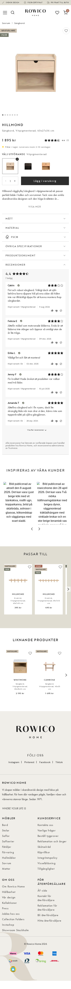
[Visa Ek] (46, 166)
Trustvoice (12, 447)
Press (5, 908)
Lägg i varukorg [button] (45, 181)
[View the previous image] (3, 589)
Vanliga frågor (47, 830)
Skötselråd (44, 847)
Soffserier (8, 841)
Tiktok (59, 762)
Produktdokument (21, 255)
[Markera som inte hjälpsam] (57, 310)
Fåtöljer (6, 847)
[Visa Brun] (28, 166)
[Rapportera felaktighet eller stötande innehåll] (61, 310)
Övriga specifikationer (24, 246)
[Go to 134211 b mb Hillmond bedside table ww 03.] (10, 115)
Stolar (5, 830)
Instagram (13, 762)
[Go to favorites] (57, 12)
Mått (9, 218)
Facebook (44, 762)
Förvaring (8, 852)
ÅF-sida (42, 890)
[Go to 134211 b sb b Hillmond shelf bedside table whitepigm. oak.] (15, 115)
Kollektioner (9, 903)
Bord (5, 825)
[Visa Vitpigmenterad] (10, 166)
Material (12, 228)
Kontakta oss (45, 825)
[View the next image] (67, 589)
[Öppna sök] (12, 12)
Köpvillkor (44, 852)
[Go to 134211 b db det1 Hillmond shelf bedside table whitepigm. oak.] (17, 115)
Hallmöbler (9, 858)
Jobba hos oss (11, 914)
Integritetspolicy (47, 858)
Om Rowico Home (13, 886)
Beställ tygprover (48, 836)
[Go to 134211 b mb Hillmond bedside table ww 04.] (12, 115)
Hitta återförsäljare (49, 920)
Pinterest (29, 762)
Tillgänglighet (46, 868)
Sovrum (6, 23)
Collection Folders (13, 919)
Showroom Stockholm (15, 930)
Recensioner (16, 264)
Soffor (6, 836)
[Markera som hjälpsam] (52, 310)
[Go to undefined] (7, 115)
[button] (18, 503)
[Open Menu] (5, 12)
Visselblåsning (46, 863)
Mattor (6, 868)
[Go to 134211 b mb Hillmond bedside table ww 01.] (5, 115)
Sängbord (19, 23)
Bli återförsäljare (48, 915)
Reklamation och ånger (52, 841)
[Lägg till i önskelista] (66, 30)
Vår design (9, 897)
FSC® (14, 237)
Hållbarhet (8, 892)
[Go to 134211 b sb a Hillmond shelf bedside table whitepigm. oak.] (2, 115)
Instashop (8, 924)
